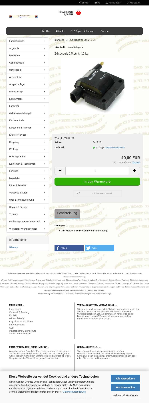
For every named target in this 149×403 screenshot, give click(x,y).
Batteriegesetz (16, 324)
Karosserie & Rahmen (20, 127)
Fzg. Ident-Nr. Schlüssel (21, 321)
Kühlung (13, 149)
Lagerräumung (16, 41)
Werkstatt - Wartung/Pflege (23, 228)
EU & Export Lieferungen (83, 31)
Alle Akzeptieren (125, 378)
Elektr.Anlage (16, 98)
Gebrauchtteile (16, 62)
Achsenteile (15, 77)
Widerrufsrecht (17, 318)
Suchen (85, 2)
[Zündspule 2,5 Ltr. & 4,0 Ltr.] (97, 86)
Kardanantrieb (16, 120)
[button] (69, 248)
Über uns (45, 31)
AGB (11, 328)
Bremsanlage (16, 91)
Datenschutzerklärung (74, 391)
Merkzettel (134, 2)
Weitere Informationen (125, 395)
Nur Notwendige (125, 387)
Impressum (15, 309)
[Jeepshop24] (23, 16)
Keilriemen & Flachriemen (22, 163)
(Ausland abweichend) (115, 147)
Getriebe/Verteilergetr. (20, 113)
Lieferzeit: (60, 147)
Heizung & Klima (17, 156)
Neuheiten (14, 55)
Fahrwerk (14, 106)
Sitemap (13, 247)
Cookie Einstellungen (20, 333)
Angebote (14, 48)
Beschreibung (67, 213)
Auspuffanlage (17, 84)
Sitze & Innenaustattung (21, 199)
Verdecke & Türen (18, 192)
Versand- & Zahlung (19, 312)
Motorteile (14, 178)
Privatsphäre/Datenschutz (22, 331)
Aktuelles (60, 31)
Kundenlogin (114, 2)
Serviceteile (15, 69)
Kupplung (14, 142)
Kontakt (13, 315)
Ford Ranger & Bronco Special (24, 221)
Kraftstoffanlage (17, 134)
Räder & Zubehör (17, 185)
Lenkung (13, 171)
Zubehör (13, 214)
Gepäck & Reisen (18, 207)
